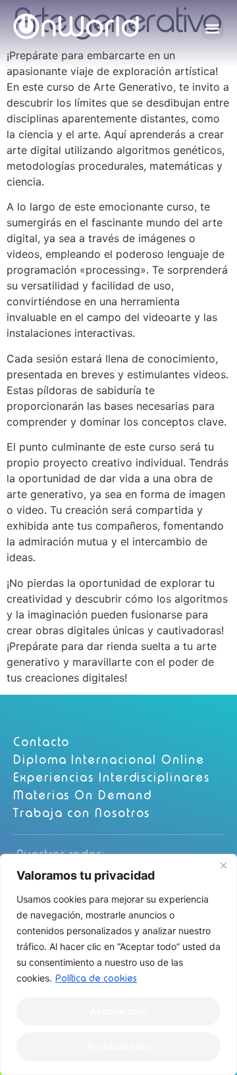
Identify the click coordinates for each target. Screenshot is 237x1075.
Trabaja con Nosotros (81, 813)
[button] (212, 28)
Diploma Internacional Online (109, 759)
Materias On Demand (82, 795)
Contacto (41, 742)
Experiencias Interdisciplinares (111, 777)
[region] (118, 964)
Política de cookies (96, 978)
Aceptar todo (118, 1010)
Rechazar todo (118, 1046)
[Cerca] (223, 865)
